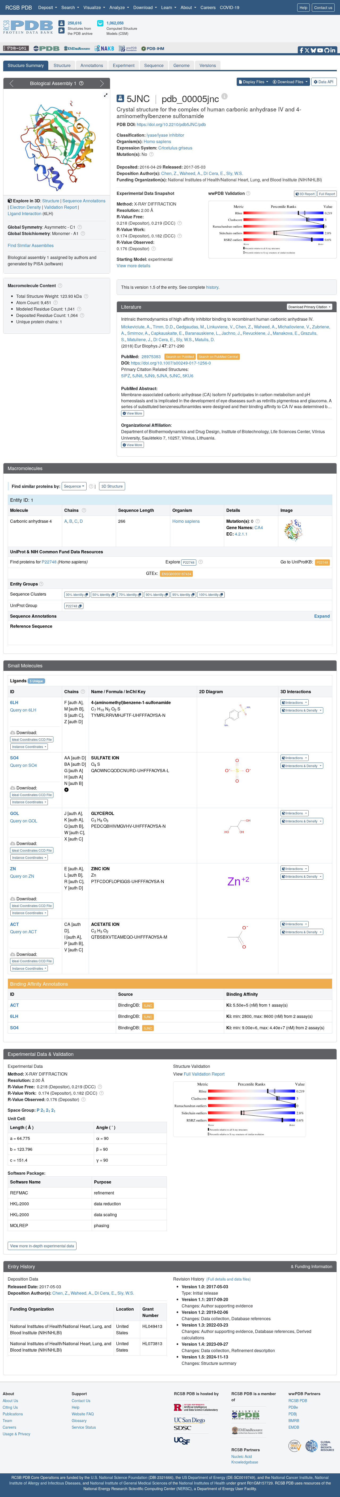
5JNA (162, 376)
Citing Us (10, 1407)
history (212, 287)
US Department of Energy (203, 1477)
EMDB (293, 1427)
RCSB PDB (18, 7)
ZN (13, 868)
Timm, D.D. (163, 327)
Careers (208, 7)
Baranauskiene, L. (202, 333)
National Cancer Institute (292, 1477)
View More (134, 413)
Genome (181, 65)
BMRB (293, 1420)
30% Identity (75, 594)
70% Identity (128, 594)
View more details (133, 265)
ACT (14, 924)
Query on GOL (23, 821)
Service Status (84, 1427)
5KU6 (187, 376)
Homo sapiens (157, 141)
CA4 (258, 527)
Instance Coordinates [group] (28, 746)
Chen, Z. (169, 173)
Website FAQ (83, 1413)
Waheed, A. (190, 173)
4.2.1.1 (241, 534)
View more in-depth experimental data (42, 1245)
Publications (13, 1413)
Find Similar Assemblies (31, 245)
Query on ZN (22, 876)
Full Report (327, 193)
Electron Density (25, 207)
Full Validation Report (204, 1074)
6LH (14, 702)
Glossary (79, 1420)
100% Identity (209, 594)
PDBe (293, 1407)
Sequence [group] (72, 486)
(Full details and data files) (228, 1279)
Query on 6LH (23, 710)
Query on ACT (23, 932)
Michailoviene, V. (294, 327)
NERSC (184, 1488)
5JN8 (137, 376)
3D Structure (112, 486)
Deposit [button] (46, 7)
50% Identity (101, 594)
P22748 (49, 562)
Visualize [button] (92, 7)
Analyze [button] (117, 7)
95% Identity (181, 594)
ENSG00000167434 (176, 573)
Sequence (154, 65)
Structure (62, 65)
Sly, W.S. (234, 173)
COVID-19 (229, 7)
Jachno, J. (231, 333)
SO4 (14, 758)
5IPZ (125, 376)
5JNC (174, 376)
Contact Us (81, 1400)
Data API (325, 81)
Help (303, 7)
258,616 (75, 23)
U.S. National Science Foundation (119, 1477)
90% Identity (155, 594)
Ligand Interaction (24, 213)
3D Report (307, 193)
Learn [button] (167, 7)
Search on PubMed (180, 356)
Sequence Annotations (83, 201)
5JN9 (149, 376)
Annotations (91, 65)
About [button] (187, 7)
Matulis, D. (205, 339)
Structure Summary (26, 65)
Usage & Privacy (16, 1433)
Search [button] (68, 7)
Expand (322, 616)
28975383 (151, 356)
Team (7, 1420)
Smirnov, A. (138, 333)
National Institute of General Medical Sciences (128, 1483)
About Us (10, 1400)
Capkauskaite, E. (167, 333)
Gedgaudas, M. (190, 327)
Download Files (290, 81)
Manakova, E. (286, 333)
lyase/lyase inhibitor (165, 135)
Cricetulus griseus (175, 148)
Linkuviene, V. (220, 327)
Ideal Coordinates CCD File (32, 739)
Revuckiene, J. (257, 333)
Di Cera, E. (213, 173)
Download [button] (143, 7)
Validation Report (60, 207)
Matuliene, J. (139, 339)
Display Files (253, 81)
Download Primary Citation (308, 306)
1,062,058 (115, 23)
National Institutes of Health (202, 1483)
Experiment (123, 65)
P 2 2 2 (46, 1110)
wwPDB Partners (304, 1393)
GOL (14, 813)
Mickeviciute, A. (136, 327)
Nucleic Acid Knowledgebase (244, 1459)
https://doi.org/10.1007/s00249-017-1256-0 (171, 363)
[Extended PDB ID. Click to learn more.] (224, 96)
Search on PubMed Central (218, 356)
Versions (207, 65)
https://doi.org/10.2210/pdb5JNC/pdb (171, 124)
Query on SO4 (23, 765)
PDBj (292, 1413)
